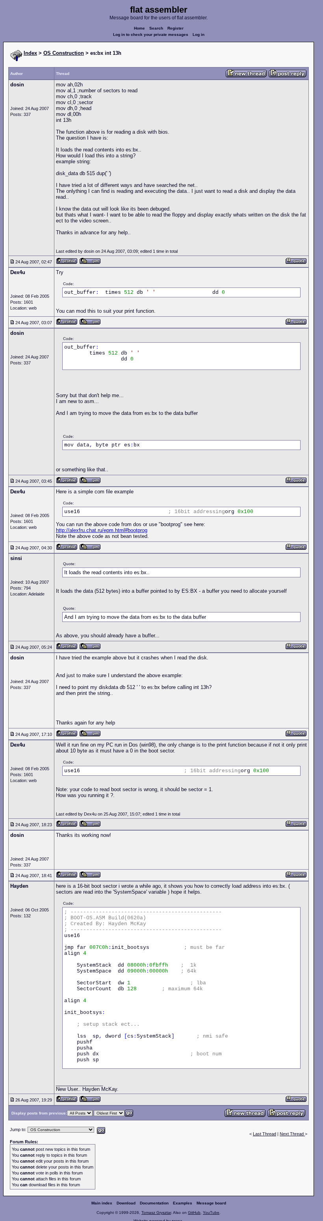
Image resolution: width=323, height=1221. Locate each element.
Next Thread (292, 1133)
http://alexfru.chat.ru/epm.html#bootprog (101, 530)
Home (139, 28)
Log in (198, 34)
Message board (211, 1203)
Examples (182, 1203)
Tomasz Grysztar (156, 1212)
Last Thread (264, 1133)
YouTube (211, 1212)
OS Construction (63, 53)
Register (175, 28)
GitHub (194, 1212)
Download (126, 1203)
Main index (101, 1203)
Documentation (154, 1203)
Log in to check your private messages (150, 34)
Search (156, 28)
